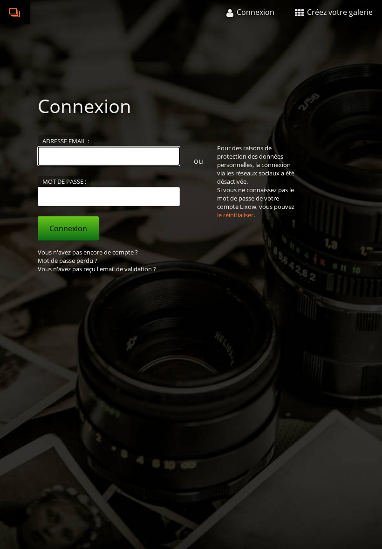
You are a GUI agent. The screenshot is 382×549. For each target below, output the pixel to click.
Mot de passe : (64, 181)
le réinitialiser (235, 215)
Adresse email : (65, 141)
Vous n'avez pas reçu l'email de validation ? (97, 269)
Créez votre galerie (339, 12)
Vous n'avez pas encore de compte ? (88, 252)
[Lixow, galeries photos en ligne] (15, 12)
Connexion (68, 228)
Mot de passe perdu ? (67, 260)
